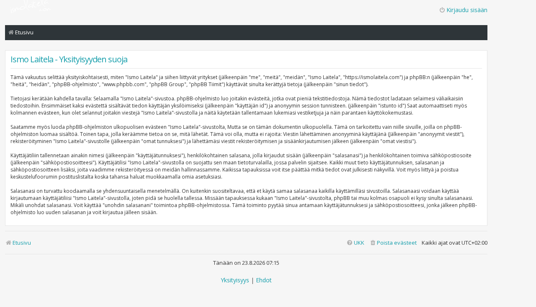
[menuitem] (393, 243)
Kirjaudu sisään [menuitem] (466, 10)
